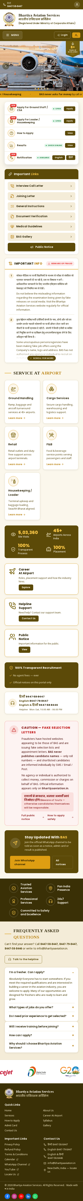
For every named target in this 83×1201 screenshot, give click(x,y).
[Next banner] (77, 66)
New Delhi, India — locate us (62, 1169)
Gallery (47, 1125)
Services (9, 1115)
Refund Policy (12, 1149)
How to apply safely (56, 817)
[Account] (77, 5)
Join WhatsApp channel (24, 862)
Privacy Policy (12, 1144)
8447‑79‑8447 (33, 701)
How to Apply (12, 1120)
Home (8, 1110)
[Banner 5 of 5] (47, 88)
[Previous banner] (5, 66)
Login (64, 34)
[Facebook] (7, 1196)
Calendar (10, 1159)
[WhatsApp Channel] (35, 1196)
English (59, 157)
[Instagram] (14, 1196)
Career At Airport (52, 1115)
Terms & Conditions (16, 1154)
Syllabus (48, 1120)
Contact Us (29, 618)
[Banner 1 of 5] (35, 88)
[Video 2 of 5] (38, 88)
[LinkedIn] (28, 1196)
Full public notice (28, 817)
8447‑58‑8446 (38, 705)
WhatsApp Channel (16, 1164)
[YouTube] (21, 1196)
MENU (15, 35)
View (24, 649)
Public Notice (44, 247)
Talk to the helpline (25, 959)
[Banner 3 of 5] (41, 88)
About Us (48, 1110)
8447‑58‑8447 (32, 696)
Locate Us (10, 1174)
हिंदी (71, 157)
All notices (61, 862)
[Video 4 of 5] (44, 88)
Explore (26, 587)
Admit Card (11, 1125)
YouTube (10, 1169)
